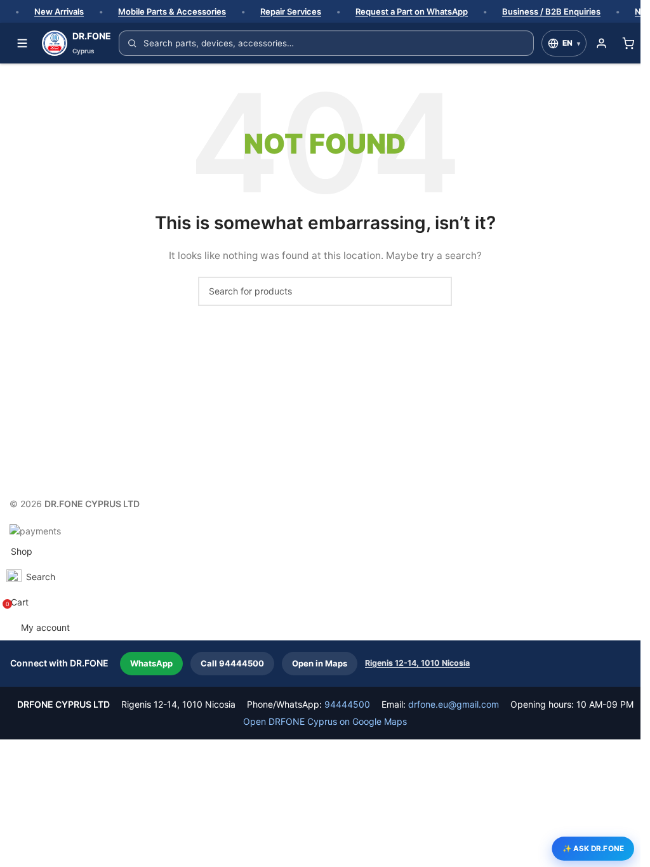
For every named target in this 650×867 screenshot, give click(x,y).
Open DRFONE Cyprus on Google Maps (325, 721)
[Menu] (22, 43)
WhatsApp (151, 663)
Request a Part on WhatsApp (411, 11)
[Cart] (628, 43)
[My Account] (601, 43)
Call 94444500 (232, 663)
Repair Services (290, 11)
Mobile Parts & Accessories (172, 11)
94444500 (347, 704)
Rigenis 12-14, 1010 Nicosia (417, 663)
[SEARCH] (437, 291)
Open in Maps (319, 663)
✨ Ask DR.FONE (593, 848)
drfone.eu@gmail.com (453, 704)
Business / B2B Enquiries (551, 11)
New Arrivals (59, 11)
